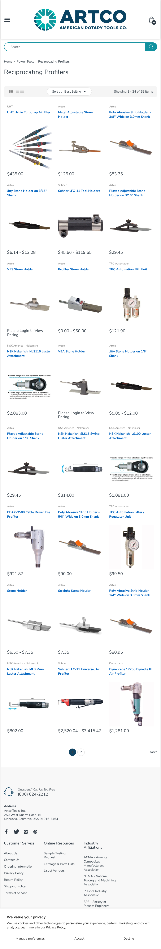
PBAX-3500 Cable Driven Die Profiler (28, 514)
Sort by (57, 91)
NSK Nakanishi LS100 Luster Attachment (130, 436)
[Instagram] (25, 831)
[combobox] (80, 47)
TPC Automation (119, 264)
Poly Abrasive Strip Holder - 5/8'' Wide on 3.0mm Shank (79, 514)
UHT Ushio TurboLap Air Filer (28, 112)
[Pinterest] (35, 831)
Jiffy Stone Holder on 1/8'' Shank (128, 353)
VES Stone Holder (20, 269)
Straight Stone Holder (74, 591)
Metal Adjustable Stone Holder (75, 114)
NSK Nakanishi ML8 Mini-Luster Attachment (25, 671)
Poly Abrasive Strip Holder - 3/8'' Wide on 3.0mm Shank (130, 114)
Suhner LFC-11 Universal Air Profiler (79, 671)
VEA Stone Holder (71, 351)
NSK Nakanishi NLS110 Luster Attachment (29, 353)
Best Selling (72, 91)
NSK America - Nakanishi (22, 346)
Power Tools (25, 61)
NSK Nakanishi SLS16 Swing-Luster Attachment (79, 436)
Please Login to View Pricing (25, 332)
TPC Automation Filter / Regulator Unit (126, 514)
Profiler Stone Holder (74, 269)
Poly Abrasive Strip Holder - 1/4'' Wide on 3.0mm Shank (130, 593)
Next (153, 752)
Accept (79, 938)
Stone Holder (17, 591)
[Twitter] (16, 831)
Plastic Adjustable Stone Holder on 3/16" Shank (127, 193)
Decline (128, 938)
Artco (61, 107)
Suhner (62, 185)
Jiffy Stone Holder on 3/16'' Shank (27, 193)
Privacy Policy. (56, 927)
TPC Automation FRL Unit (128, 269)
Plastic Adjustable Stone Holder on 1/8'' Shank (25, 436)
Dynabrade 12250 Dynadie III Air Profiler (130, 671)
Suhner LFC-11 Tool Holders (79, 191)
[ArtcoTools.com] (80, 19)
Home (8, 61)
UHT (10, 107)
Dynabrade (116, 663)
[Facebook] (6, 831)
